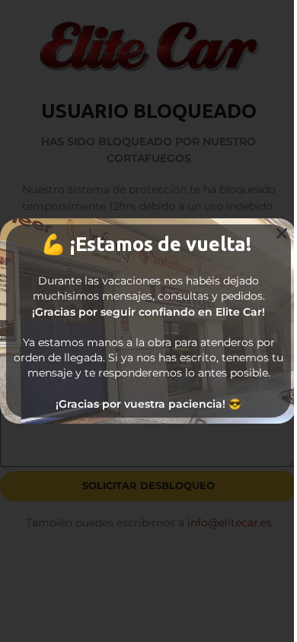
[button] (281, 233)
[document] (148, 321)
